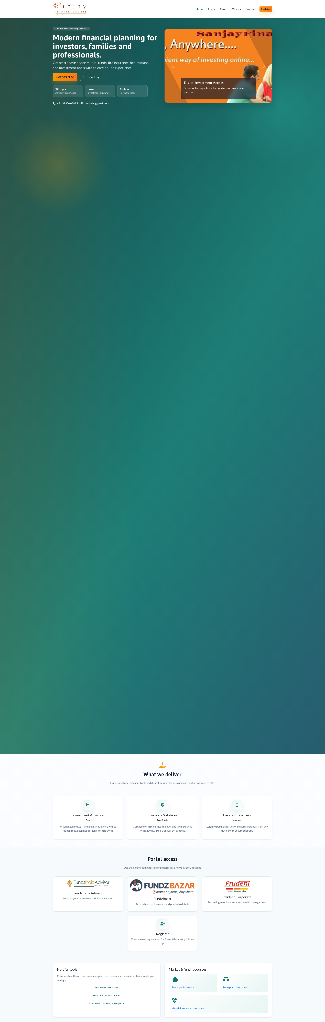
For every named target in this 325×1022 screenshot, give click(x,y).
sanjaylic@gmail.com (97, 103)
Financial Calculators (106, 987)
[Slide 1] (209, 98)
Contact (250, 8)
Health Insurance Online (106, 995)
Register (266, 9)
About (224, 8)
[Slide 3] (221, 98)
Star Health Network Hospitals (106, 1003)
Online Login (92, 77)
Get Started (65, 77)
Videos (236, 8)
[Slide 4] (227, 98)
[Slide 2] (215, 98)
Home (199, 8)
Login (211, 8)
